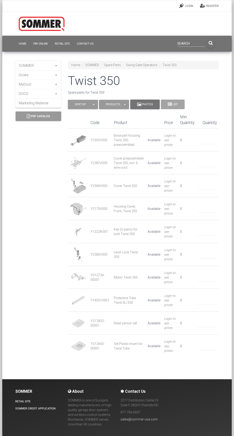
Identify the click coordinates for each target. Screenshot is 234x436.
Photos (147, 104)
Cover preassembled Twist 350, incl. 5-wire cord (129, 163)
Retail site (62, 43)
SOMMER (26, 65)
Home (75, 65)
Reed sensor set (125, 323)
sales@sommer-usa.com (139, 419)
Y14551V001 (99, 300)
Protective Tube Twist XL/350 (125, 300)
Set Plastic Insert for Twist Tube (128, 346)
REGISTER (212, 6)
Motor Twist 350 (126, 277)
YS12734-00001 (97, 277)
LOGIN (189, 6)
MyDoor (25, 84)
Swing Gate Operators (141, 65)
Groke (24, 75)
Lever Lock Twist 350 (126, 254)
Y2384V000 (98, 186)
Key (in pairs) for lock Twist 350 (126, 231)
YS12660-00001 (97, 346)
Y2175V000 (98, 209)
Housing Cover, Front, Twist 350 (125, 209)
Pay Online (40, 43)
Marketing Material (33, 103)
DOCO (23, 94)
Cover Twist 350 (125, 186)
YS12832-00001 (97, 323)
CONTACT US (85, 43)
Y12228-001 (99, 231)
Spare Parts (112, 65)
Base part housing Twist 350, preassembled (127, 140)
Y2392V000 (98, 140)
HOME (23, 43)
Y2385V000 (98, 254)
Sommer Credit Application (35, 408)
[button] (83, 104)
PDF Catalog (40, 116)
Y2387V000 (98, 163)
